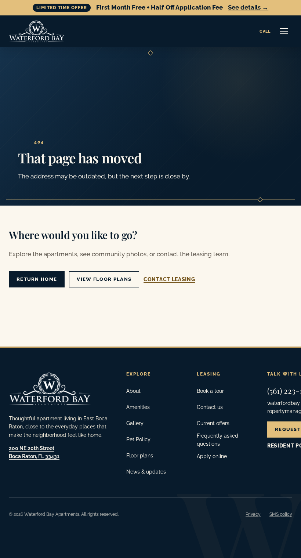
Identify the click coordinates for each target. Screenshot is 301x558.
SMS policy (280, 514)
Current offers (213, 423)
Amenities (138, 407)
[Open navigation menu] (284, 31)
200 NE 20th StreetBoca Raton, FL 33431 (34, 452)
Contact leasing (169, 279)
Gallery (135, 423)
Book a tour (210, 391)
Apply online (212, 456)
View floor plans (104, 279)
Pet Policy (138, 439)
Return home (37, 279)
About (133, 391)
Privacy (253, 514)
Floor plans (139, 456)
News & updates (146, 472)
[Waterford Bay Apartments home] (37, 31)
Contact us (210, 407)
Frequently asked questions (217, 440)
